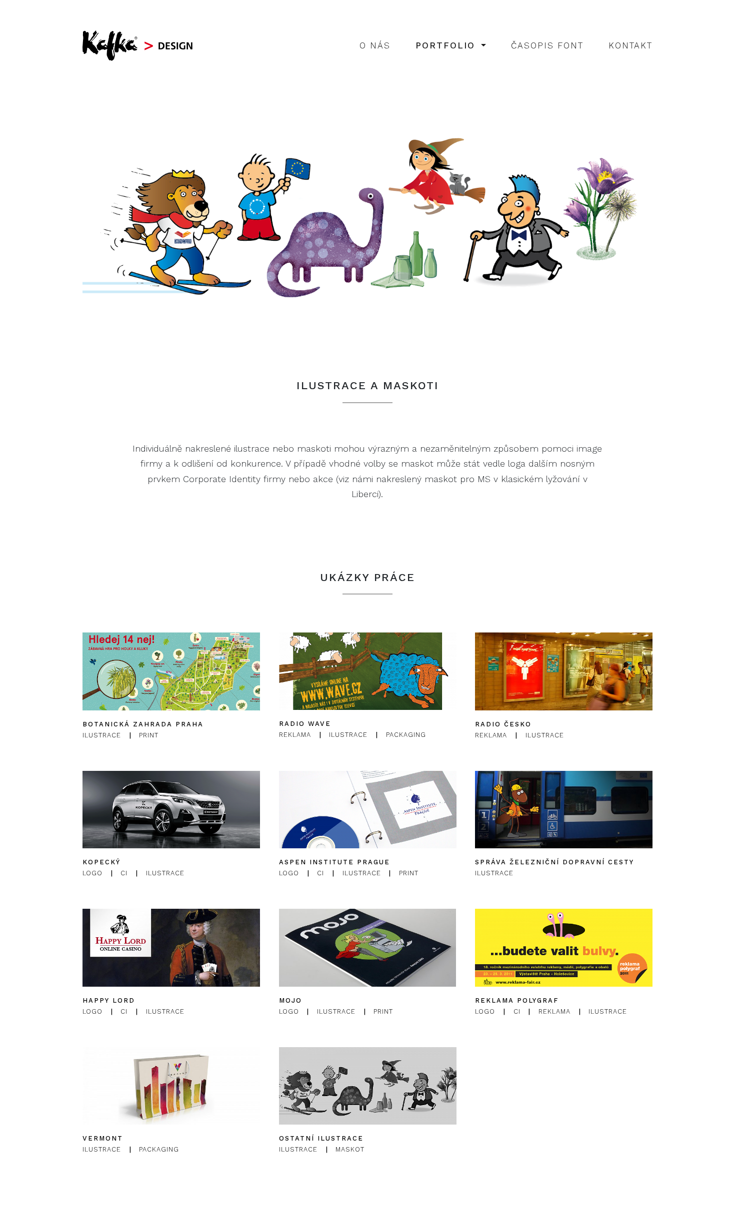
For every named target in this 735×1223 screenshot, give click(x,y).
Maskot (350, 1149)
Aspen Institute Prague (334, 862)
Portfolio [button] (447, 45)
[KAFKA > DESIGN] (140, 45)
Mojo (290, 1000)
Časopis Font (547, 45)
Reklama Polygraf (516, 1000)
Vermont (102, 1138)
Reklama (295, 735)
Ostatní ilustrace (321, 1138)
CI (124, 873)
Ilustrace (101, 735)
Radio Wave (305, 724)
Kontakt (630, 45)
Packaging (406, 735)
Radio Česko (503, 724)
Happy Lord (108, 1000)
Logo (92, 873)
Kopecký (101, 862)
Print (148, 735)
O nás (375, 45)
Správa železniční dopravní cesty (554, 862)
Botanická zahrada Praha (143, 724)
